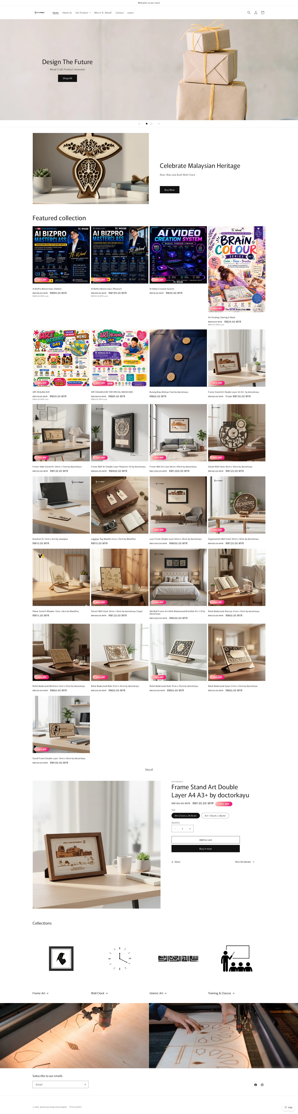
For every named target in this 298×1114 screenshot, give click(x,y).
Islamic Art (156, 993)
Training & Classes (219, 993)
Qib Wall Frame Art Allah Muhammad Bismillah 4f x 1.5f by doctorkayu (177, 612)
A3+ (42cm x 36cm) (215, 815)
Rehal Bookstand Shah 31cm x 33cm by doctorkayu (174, 686)
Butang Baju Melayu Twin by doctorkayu (169, 392)
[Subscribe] (84, 1084)
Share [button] (177, 861)
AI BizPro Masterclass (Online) (47, 289)
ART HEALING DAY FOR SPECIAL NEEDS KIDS (112, 392)
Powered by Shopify (58, 1107)
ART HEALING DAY (41, 392)
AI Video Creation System (162, 289)
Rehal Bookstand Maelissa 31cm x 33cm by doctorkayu (59, 686)
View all (149, 769)
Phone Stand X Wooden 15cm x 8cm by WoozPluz (56, 611)
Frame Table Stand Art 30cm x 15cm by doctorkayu (57, 466)
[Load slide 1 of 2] (146, 123)
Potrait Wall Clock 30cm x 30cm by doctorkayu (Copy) (117, 611)
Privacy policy (75, 1106)
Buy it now (205, 848)
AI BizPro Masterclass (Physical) (106, 289)
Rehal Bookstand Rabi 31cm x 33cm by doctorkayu (115, 686)
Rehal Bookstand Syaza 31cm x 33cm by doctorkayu (232, 686)
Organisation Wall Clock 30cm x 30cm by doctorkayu (233, 539)
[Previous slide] (139, 123)
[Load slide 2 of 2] (151, 123)
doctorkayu (45, 1107)
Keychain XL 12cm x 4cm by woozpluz (50, 539)
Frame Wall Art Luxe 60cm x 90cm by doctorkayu (173, 466)
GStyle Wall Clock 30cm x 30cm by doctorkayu (230, 466)
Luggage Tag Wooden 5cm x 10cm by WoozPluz (113, 539)
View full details (243, 861)
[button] (83, 12)
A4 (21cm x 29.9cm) (186, 815)
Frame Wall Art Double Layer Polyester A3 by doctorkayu (118, 466)
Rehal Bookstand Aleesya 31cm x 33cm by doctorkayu (233, 611)
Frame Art (39, 993)
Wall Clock (97, 993)
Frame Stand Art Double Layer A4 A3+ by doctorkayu (233, 392)
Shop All (67, 78)
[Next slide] (159, 123)
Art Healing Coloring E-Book (221, 317)
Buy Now (170, 189)
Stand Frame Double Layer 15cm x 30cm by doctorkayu (59, 758)
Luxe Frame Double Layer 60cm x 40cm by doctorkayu (175, 539)
